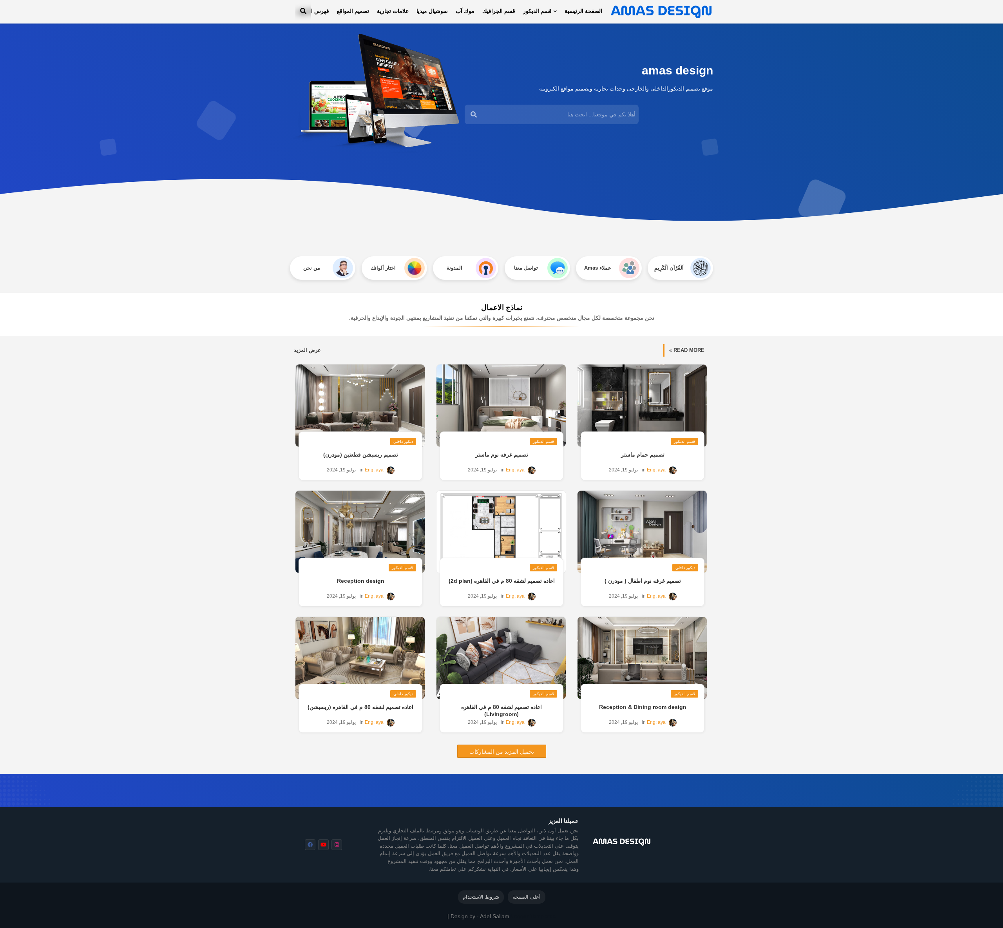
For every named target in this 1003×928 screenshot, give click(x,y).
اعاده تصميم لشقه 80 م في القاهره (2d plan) (502, 581)
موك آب (465, 11)
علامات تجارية (393, 11)
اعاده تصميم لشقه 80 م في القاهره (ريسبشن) (360, 707)
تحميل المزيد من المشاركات (501, 752)
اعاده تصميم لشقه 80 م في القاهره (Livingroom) (501, 710)
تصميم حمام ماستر (642, 454)
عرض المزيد (307, 350)
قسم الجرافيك (498, 11)
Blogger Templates (532, 916)
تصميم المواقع (353, 11)
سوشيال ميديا (432, 11)
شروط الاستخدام (481, 897)
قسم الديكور (537, 11)
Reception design (360, 581)
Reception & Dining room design (642, 707)
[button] (303, 11)
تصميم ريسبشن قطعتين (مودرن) (360, 454)
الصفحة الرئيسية (583, 11)
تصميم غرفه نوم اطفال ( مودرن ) (643, 581)
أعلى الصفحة (526, 897)
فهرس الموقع (313, 11)
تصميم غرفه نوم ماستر (501, 454)
